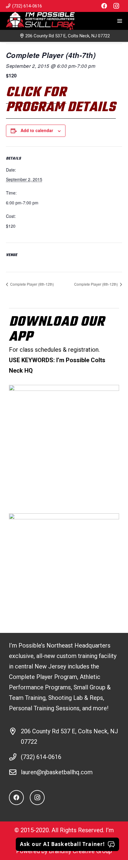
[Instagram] (116, 6)
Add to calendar (37, 130)
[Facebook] (104, 6)
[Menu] (120, 20)
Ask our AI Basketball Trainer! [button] (62, 844)
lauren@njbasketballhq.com (57, 772)
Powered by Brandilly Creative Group (64, 851)
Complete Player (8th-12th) (31, 284)
